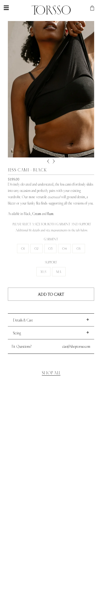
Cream (36, 214)
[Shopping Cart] (96, 8)
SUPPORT (51, 262)
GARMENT (51, 239)
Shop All (51, 373)
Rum (50, 214)
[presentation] (48, 161)
